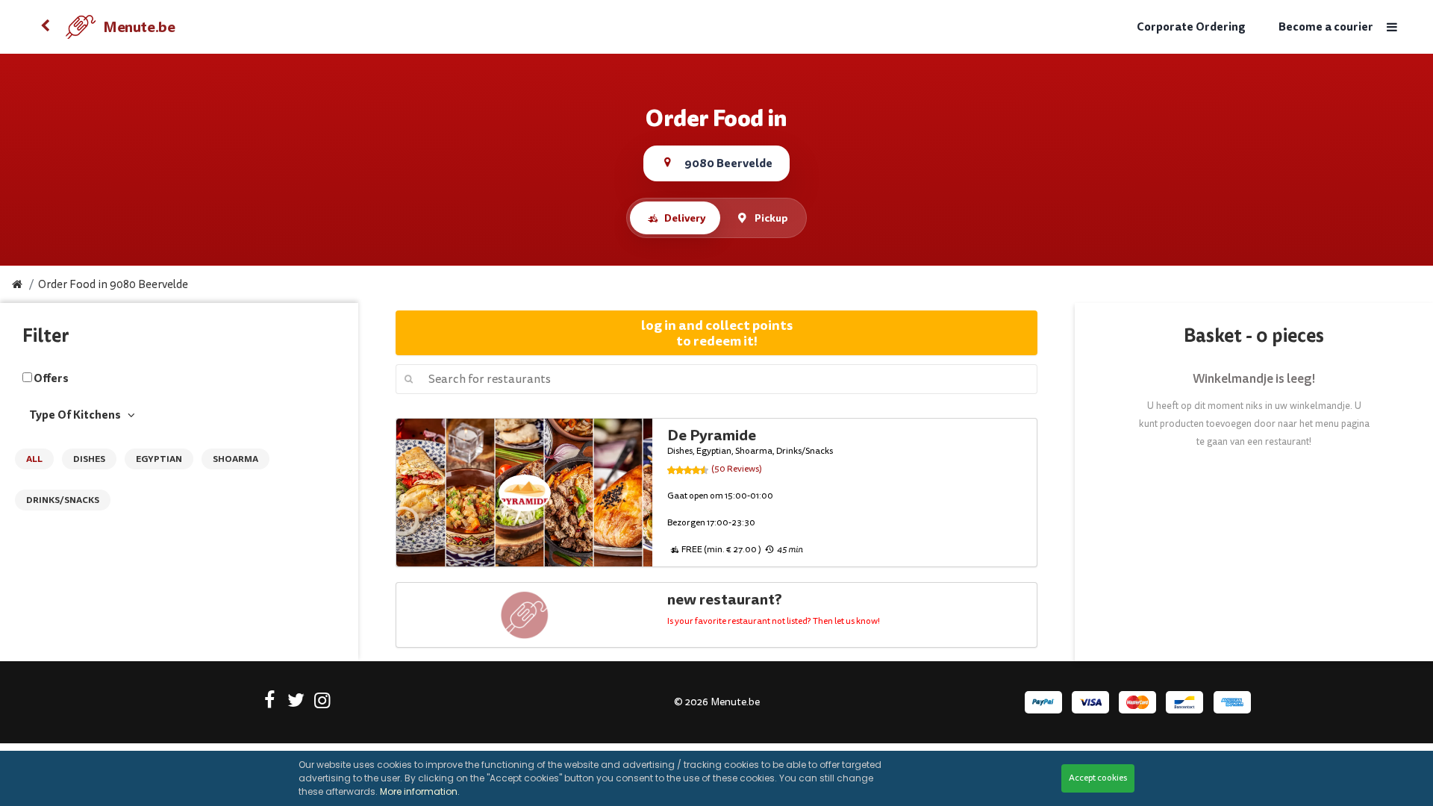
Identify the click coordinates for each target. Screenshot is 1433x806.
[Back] (45, 27)
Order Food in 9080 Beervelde (113, 285)
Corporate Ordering (1191, 27)
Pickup (771, 217)
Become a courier (1326, 27)
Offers (51, 378)
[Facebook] (270, 703)
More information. (420, 791)
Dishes (89, 459)
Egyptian (159, 459)
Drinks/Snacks (62, 500)
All (34, 459)
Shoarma (235, 459)
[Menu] (1392, 27)
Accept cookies (1098, 778)
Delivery (684, 217)
